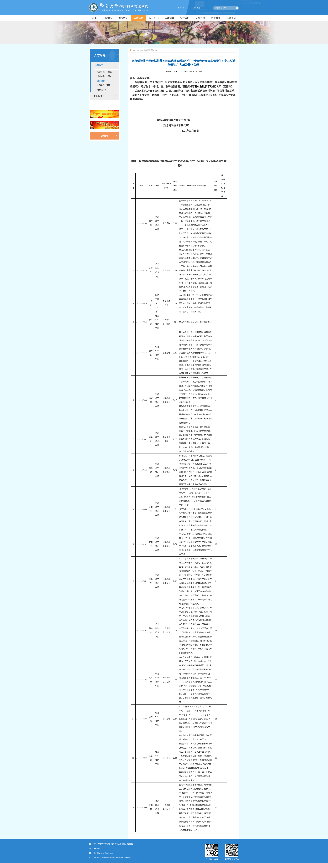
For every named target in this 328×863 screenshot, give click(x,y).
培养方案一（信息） (105, 72)
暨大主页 (181, 8)
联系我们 (196, 8)
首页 (134, 50)
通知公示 (101, 81)
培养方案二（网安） (105, 76)
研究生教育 (99, 96)
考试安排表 (101, 90)
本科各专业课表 (103, 85)
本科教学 (99, 65)
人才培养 (99, 55)
